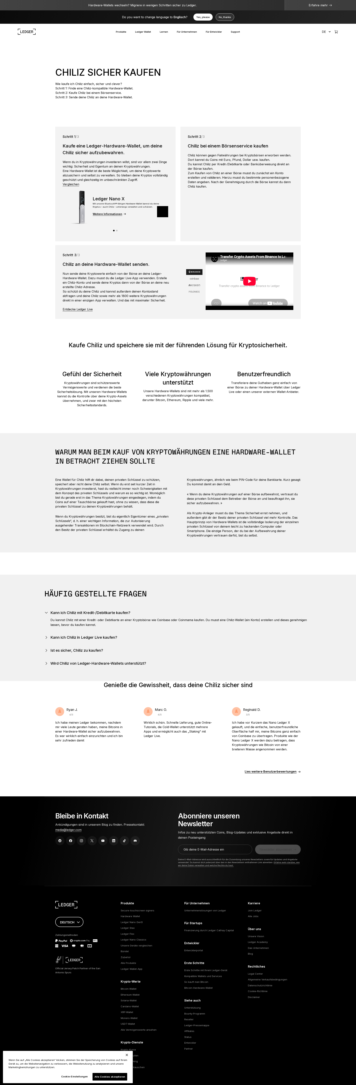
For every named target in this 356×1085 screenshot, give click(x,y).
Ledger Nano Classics (133, 939)
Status (188, 1036)
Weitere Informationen (107, 214)
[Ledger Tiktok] (124, 840)
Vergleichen (71, 184)
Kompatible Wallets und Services (203, 976)
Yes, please (203, 17)
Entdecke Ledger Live (78, 309)
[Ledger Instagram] (81, 840)
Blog (250, 953)
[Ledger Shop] (336, 32)
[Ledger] (27, 32)
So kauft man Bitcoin (196, 981)
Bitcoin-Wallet (128, 988)
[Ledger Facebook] (70, 840)
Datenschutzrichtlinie (260, 985)
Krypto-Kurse (128, 1049)
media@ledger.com (68, 830)
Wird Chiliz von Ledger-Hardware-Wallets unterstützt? (98, 663)
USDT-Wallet (128, 1023)
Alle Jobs (253, 916)
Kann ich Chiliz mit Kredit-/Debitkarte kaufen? (90, 612)
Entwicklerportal (193, 950)
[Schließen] (127, 1055)
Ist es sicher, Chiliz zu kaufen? (76, 650)
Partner (188, 1048)
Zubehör (126, 957)
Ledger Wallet (143, 31)
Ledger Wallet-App (131, 968)
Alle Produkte (128, 962)
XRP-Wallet (127, 1012)
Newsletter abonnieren (276, 849)
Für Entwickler (214, 31)
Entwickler (190, 1042)
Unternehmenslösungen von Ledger (205, 910)
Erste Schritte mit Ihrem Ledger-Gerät (205, 970)
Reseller (189, 1019)
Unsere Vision (256, 936)
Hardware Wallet (130, 916)
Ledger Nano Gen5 (132, 922)
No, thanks (225, 17)
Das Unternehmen (258, 947)
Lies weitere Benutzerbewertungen (270, 771)
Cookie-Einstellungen (74, 1076)
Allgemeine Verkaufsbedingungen (267, 979)
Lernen (164, 31)
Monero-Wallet (129, 1018)
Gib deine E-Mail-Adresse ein (204, 849)
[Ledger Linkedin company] (113, 840)
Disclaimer (254, 997)
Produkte (121, 31)
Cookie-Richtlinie (258, 991)
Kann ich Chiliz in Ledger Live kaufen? (83, 637)
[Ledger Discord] (135, 840)
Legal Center (255, 973)
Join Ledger (255, 910)
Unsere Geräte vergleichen (136, 945)
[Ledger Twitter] (92, 840)
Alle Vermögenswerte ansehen (138, 1029)
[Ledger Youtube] (103, 840)
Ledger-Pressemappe (196, 1025)
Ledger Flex (127, 933)
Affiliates (189, 1031)
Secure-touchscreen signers (137, 910)
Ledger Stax (128, 927)
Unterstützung (192, 1007)
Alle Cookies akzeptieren (110, 1076)
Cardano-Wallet (130, 1006)
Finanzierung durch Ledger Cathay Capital (209, 930)
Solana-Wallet (129, 1000)
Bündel (125, 951)
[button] (162, 211)
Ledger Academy (258, 941)
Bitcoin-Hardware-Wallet (198, 987)
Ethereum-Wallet (130, 994)
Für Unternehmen (187, 31)
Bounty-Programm (194, 1013)
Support (235, 31)
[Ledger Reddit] (60, 840)
